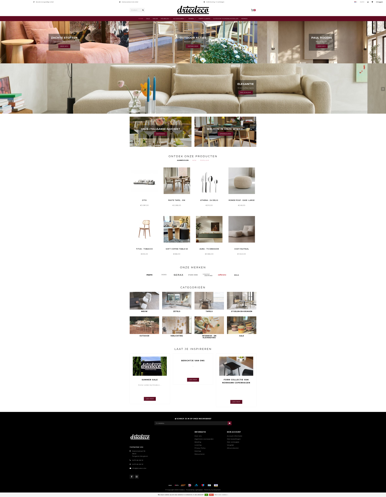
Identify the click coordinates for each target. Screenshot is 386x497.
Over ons (198, 436)
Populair (204, 160)
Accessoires (178, 18)
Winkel (191, 18)
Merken (244, 18)
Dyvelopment (216, 490)
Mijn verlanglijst (233, 442)
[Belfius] (176, 485)
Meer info (322, 46)
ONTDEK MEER (193, 46)
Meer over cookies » (221, 494)
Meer (243, 92)
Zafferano (160, 134)
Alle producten (233, 448)
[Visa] (215, 485)
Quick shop (145, 199)
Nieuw (155, 18)
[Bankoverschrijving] (170, 485)
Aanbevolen (183, 160)
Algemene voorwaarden (204, 439)
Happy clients (204, 18)
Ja (206, 494)
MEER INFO (64, 46)
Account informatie (234, 436)
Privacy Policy (200, 448)
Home (141, 18)
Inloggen (379, 2)
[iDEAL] (189, 485)
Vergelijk (230, 445)
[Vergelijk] (368, 2)
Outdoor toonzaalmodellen (225, 18)
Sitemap (198, 451)
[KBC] (196, 485)
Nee (211, 494)
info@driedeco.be (139, 468)
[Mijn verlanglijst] (372, 2)
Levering (198, 445)
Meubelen (165, 18)
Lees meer (150, 399)
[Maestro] (202, 485)
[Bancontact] (209, 485)
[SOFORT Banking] (183, 485)
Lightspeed (199, 490)
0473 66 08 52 (137, 460)
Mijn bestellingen (234, 439)
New (194, 160)
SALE (148, 18)
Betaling (198, 442)
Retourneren (200, 454)
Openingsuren (225, 134)
